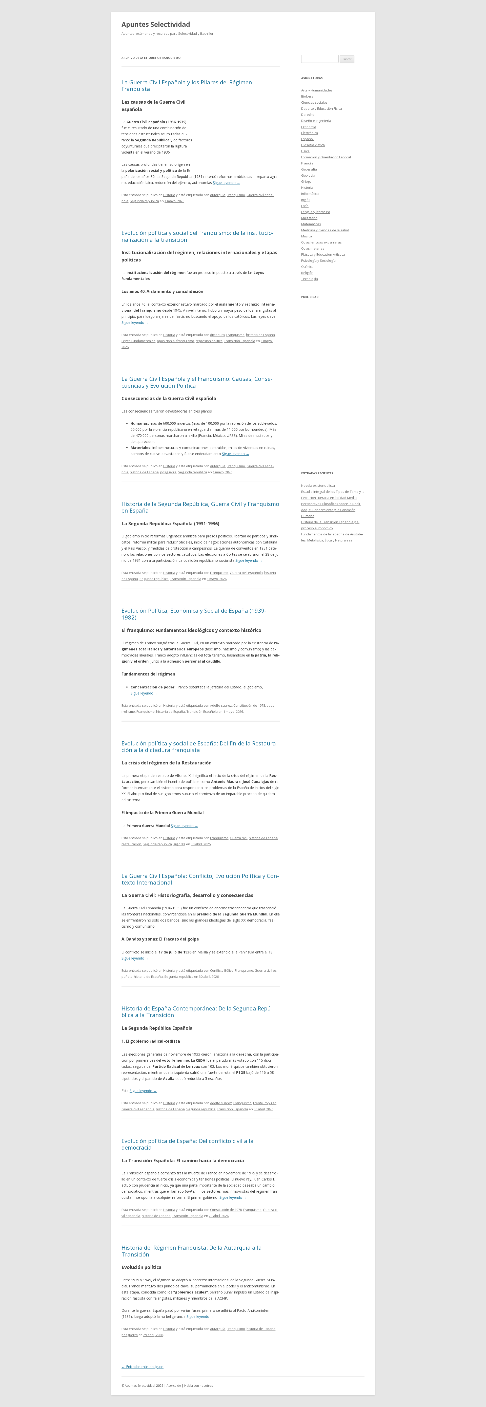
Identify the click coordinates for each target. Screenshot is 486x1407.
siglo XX (179, 844)
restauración (131, 844)
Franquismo (236, 195)
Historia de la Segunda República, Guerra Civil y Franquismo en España (200, 507)
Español (307, 139)
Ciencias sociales (314, 102)
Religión (307, 272)
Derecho (307, 114)
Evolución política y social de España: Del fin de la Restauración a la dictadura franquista (200, 746)
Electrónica (309, 132)
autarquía (217, 195)
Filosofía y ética (313, 145)
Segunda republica (144, 201)
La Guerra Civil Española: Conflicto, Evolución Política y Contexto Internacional (200, 879)
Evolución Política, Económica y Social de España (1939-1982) (194, 614)
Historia (169, 195)
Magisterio (309, 218)
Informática (310, 193)
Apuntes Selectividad (156, 24)
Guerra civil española (246, 572)
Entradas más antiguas (143, 1366)
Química (307, 266)
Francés (307, 163)
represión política (209, 341)
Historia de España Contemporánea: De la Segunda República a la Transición (197, 1011)
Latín (305, 205)
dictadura (217, 334)
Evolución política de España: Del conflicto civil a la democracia (188, 1144)
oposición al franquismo (175, 341)
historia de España (260, 334)
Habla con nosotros (198, 1385)
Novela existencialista (318, 485)
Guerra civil (238, 838)
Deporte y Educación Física (321, 108)
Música (306, 236)
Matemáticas (311, 224)
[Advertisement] (235, 135)
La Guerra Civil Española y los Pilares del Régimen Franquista (187, 85)
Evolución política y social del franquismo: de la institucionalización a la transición (198, 236)
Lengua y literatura (315, 212)
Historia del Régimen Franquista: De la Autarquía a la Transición (192, 1251)
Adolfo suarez (221, 705)
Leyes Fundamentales (138, 341)
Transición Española (239, 341)
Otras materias (312, 248)
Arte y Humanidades (317, 90)
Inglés (305, 199)
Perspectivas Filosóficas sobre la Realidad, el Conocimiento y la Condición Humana (331, 509)
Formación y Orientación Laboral (326, 157)
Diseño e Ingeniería (316, 120)
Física (305, 151)
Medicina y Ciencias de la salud (325, 230)
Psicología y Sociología (318, 260)
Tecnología (309, 278)
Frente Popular (264, 1103)
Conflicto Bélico (221, 970)
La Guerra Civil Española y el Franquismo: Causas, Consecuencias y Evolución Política (197, 382)
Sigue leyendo (226, 182)
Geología (308, 175)
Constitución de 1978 (249, 705)
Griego (306, 181)
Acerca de (174, 1385)
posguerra (168, 472)
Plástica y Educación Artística (323, 254)
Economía (308, 126)
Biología (307, 96)
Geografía (309, 169)
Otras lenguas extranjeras (321, 242)
